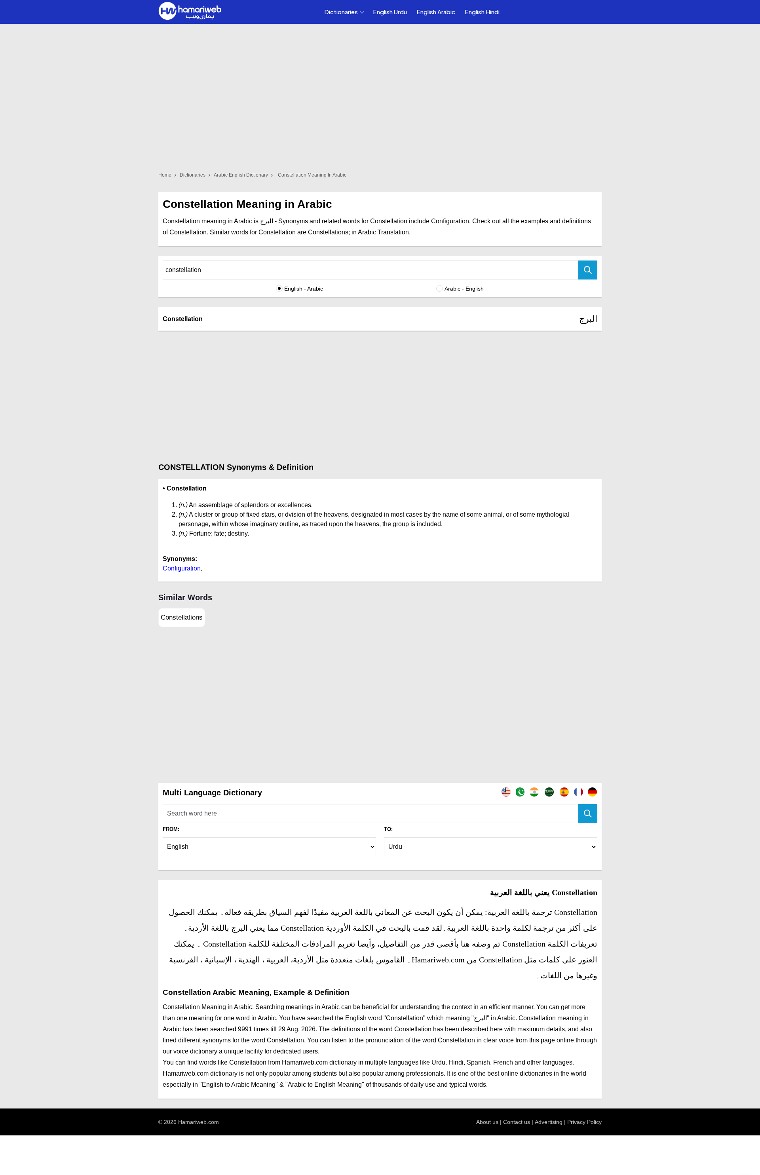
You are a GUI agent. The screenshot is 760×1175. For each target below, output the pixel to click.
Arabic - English (464, 288)
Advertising (548, 1122)
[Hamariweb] (190, 12)
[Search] (587, 269)
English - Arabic (303, 288)
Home (164, 175)
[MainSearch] (587, 813)
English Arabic (435, 11)
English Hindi (482, 11)
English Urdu (390, 11)
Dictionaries (341, 11)
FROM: (171, 829)
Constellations (182, 617)
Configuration (182, 568)
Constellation (183, 319)
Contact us (516, 1122)
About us (487, 1122)
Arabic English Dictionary (241, 175)
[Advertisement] (380, 396)
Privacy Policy (584, 1122)
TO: (388, 829)
